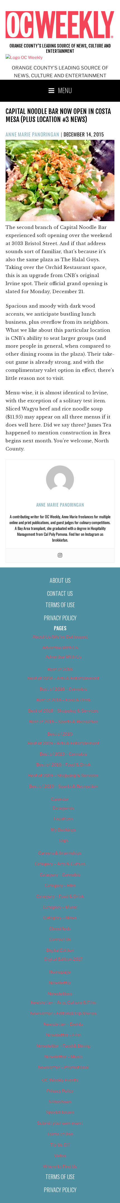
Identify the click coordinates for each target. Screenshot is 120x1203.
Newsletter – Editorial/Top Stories (63, 1013)
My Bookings (63, 829)
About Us (60, 580)
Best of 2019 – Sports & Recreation (63, 786)
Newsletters (60, 993)
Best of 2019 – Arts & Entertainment (63, 743)
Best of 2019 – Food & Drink (63, 764)
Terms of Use (60, 605)
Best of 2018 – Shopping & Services (63, 710)
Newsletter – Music (63, 1056)
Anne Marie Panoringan (32, 134)
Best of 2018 (60, 669)
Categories (63, 808)
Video (60, 1155)
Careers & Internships (60, 853)
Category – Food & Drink (60, 896)
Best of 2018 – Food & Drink (63, 700)
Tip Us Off (60, 1144)
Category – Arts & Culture (60, 863)
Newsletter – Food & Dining (63, 1045)
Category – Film (60, 885)
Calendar (60, 799)
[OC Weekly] (24, 57)
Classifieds (60, 928)
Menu (65, 90)
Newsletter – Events (63, 1024)
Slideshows (60, 1101)
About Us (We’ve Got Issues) (60, 636)
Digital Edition (60, 950)
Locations (63, 818)
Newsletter (60, 982)
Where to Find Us (60, 1166)
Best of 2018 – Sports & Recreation (63, 721)
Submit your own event (60, 1123)
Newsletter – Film (63, 1035)
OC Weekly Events (60, 1080)
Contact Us (60, 593)
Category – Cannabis (60, 874)
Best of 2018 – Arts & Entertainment (63, 678)
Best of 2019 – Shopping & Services (63, 775)
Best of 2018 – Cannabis (63, 689)
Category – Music (60, 907)
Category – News (60, 917)
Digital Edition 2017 (63, 959)
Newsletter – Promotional (63, 1067)
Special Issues (60, 1112)
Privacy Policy (60, 618)
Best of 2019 (60, 734)
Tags (63, 840)
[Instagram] (60, 555)
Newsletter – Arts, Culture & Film (63, 1002)
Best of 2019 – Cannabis (63, 754)
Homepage (60, 972)
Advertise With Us (60, 647)
